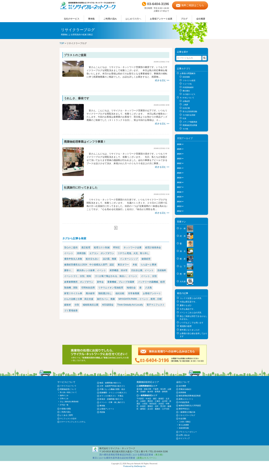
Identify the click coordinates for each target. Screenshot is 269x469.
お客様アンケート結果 (161, 19)
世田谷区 (153, 404)
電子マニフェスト (155, 305)
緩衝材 (67, 305)
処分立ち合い (92, 259)
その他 (185, 129)
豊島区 (150, 406)
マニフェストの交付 (68, 418)
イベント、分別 (149, 276)
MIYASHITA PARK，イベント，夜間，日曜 (140, 299)
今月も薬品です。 (187, 309)
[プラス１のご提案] (73, 68)
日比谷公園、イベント (142, 270)
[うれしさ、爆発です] (73, 112)
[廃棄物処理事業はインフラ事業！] (73, 161)
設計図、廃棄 (109, 259)
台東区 (143, 401)
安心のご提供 (71, 247)
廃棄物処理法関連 (190, 125)
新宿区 (161, 399)
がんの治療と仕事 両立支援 (78, 299)
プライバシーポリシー (188, 432)
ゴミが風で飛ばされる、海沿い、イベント (116, 276)
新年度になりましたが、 (190, 330)
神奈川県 (147, 389)
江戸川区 (165, 409)
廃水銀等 (90, 293)
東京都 (139, 389)
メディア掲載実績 (190, 122)
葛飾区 (157, 409)
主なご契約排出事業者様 (69, 402)
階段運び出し (105, 293)
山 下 (183, 266)
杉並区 (143, 406)
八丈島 (148, 287)
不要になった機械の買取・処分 (112, 389)
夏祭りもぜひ (186, 305)
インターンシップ (129, 259)
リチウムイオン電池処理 (110, 287)
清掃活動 (81, 253)
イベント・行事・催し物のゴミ (112, 402)
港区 (155, 399)
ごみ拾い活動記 (185, 422)
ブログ (184, 19)
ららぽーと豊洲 (148, 264)
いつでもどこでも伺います (191, 323)
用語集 (102, 412)
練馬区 (143, 409)
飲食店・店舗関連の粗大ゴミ (111, 399)
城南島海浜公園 (90, 305)
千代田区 (140, 399)
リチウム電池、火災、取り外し (133, 253)
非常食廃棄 (133, 293)
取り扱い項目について (68, 392)
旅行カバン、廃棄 (106, 299)
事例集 (91, 19)
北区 (156, 406)
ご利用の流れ (110, 19)
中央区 (148, 399)
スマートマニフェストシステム (72, 422)
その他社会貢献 (189, 115)
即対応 (116, 247)
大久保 (183, 281)
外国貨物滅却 (188, 87)
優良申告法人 (184, 409)
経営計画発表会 (153, 247)
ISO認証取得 (184, 402)
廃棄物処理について (68, 389)
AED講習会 (107, 305)
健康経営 (146, 259)
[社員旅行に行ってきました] (73, 200)
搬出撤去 (186, 91)
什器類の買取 (65, 409)
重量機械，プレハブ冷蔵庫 (120, 282)
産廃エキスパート (186, 399)
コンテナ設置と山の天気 (190, 298)
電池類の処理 (186, 326)
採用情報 (182, 392)
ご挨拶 (185, 105)
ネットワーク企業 (133, 247)
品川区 (165, 401)
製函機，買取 (71, 287)
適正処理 (85, 247)
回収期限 (186, 77)
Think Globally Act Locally (130, 305)
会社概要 (200, 19)
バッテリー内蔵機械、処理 (151, 282)
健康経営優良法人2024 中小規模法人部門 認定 (89, 264)
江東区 (157, 401)
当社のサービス (71, 19)
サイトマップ (184, 438)
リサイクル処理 (189, 80)
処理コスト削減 (102, 247)
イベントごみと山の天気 (190, 312)
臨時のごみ (64, 395)
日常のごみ (64, 399)
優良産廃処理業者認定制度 (190, 396)
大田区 (145, 404)
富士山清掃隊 (184, 425)
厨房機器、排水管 (118, 270)
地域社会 (131, 287)
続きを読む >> (162, 80)
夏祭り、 (68, 270)
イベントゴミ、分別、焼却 (77, 276)
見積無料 (161, 270)
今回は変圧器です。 (188, 302)
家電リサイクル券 (73, 293)
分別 (77, 305)
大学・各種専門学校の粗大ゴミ (112, 386)
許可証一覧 (64, 405)
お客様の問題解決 (187, 73)
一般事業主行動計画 (187, 412)
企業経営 (186, 101)
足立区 (150, 409)
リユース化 (187, 84)
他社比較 (119, 293)
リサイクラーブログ (187, 415)
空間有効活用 (88, 287)
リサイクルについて (68, 386)
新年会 (100, 282)
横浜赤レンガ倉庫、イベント (91, 270)
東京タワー (123, 264)
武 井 (183, 236)
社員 (184, 118)
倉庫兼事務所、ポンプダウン (78, 282)
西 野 (183, 274)
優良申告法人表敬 (73, 259)
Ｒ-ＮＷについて (187, 98)
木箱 (135, 264)
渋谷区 (161, 404)
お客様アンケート (152, 293)
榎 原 (183, 259)
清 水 (183, 251)
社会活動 (182, 418)
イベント (68, 253)
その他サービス (189, 94)
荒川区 (163, 406)
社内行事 (186, 108)
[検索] (204, 58)
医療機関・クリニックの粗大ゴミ (113, 393)
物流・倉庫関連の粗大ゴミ (110, 383)
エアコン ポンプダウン (101, 253)
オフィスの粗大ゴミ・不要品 (111, 396)
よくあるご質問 (66, 415)
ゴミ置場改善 (71, 310)
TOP (62, 43)
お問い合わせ (184, 435)
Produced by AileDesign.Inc (134, 466)
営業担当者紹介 (185, 389)
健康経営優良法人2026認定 (190, 405)
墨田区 (150, 401)
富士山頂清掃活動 (190, 111)
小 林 (183, 228)
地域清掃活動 (184, 428)
